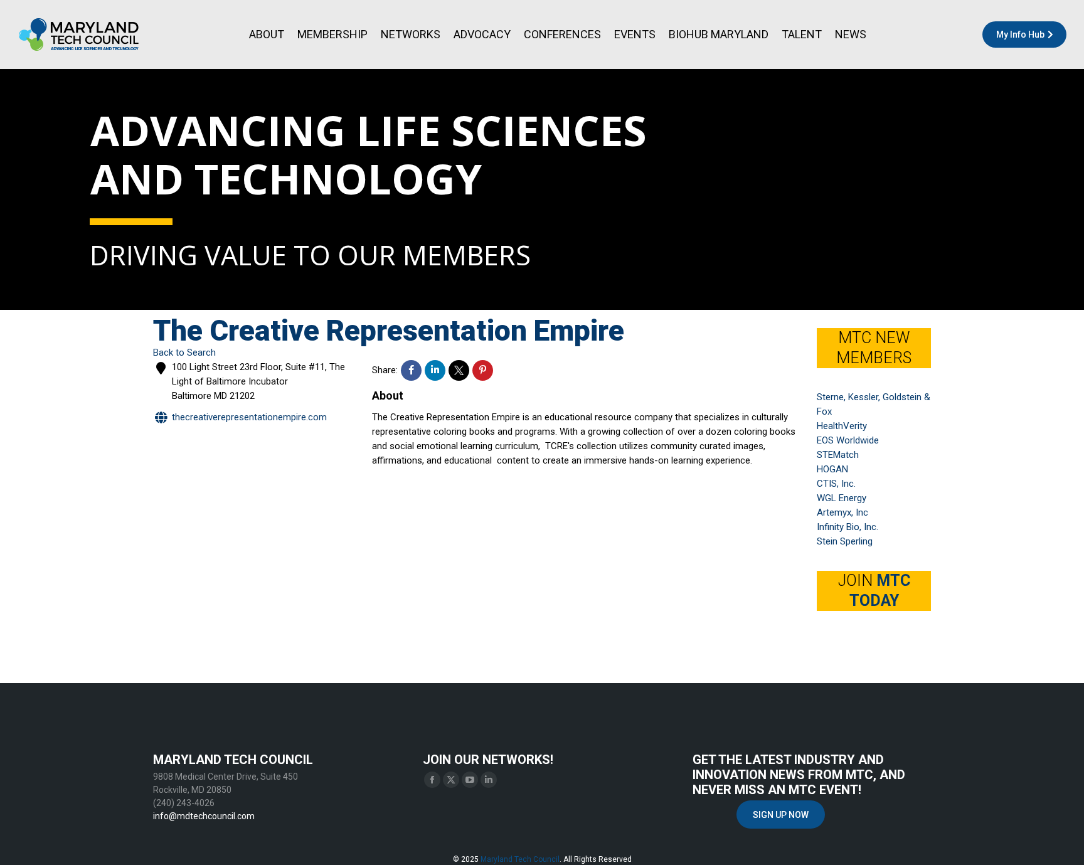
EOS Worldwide (848, 440)
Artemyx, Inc (842, 512)
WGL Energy (841, 498)
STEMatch (838, 454)
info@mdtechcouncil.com (204, 816)
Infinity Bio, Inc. (847, 527)
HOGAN (832, 469)
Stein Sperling (845, 541)
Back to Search (184, 352)
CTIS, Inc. (836, 483)
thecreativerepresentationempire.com (249, 417)
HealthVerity (842, 426)
